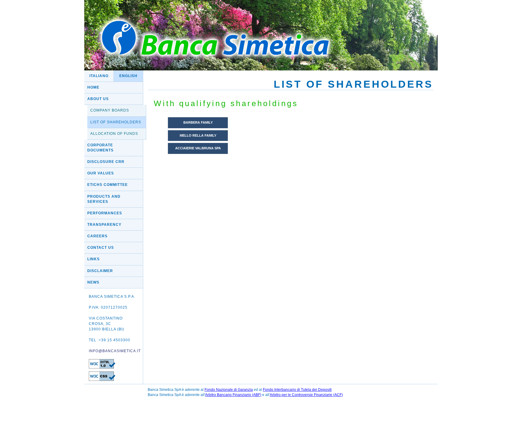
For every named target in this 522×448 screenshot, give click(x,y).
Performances (104, 213)
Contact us (100, 247)
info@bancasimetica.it (115, 351)
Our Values (100, 173)
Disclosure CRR (105, 162)
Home (93, 87)
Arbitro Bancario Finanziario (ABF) (233, 395)
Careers (97, 236)
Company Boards (109, 110)
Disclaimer (100, 271)
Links (93, 259)
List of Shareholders (115, 122)
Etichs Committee (107, 185)
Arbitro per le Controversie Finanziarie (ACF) (306, 395)
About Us (98, 99)
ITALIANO (98, 76)
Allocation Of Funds (114, 133)
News (93, 282)
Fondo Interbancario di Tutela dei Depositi (297, 390)
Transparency (104, 224)
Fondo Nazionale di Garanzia (229, 390)
